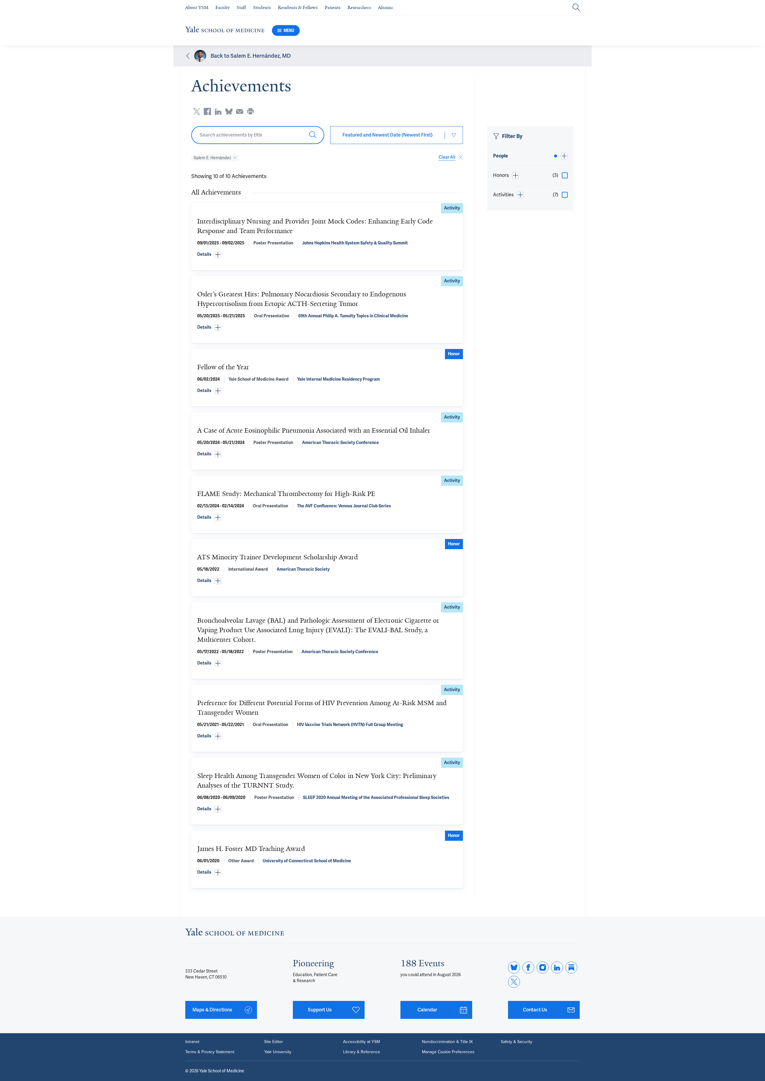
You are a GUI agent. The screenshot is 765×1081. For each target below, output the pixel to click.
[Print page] (250, 111)
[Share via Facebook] (207, 111)
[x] (514, 982)
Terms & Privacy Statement (209, 1052)
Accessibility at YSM (361, 1042)
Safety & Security (516, 1042)
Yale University (277, 1052)
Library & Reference (361, 1052)
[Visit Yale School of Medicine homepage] (234, 933)
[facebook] (528, 967)
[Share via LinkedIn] (218, 111)
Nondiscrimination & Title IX (447, 1042)
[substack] (571, 967)
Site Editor (273, 1042)
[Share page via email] (239, 111)
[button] (327, 254)
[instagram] (543, 967)
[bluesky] (514, 967)
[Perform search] (576, 8)
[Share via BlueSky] (228, 111)
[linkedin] (557, 967)
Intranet (192, 1042)
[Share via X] (196, 111)
